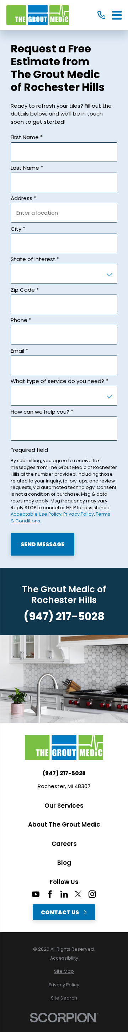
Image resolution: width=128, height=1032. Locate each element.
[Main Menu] (117, 15)
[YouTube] (35, 894)
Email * (19, 350)
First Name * (27, 137)
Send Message (42, 544)
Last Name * (27, 167)
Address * (23, 198)
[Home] (37, 15)
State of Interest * (35, 259)
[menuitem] (64, 958)
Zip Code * (25, 289)
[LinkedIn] (64, 894)
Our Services (64, 805)
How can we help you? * (42, 411)
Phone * (21, 320)
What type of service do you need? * (59, 381)
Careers (64, 843)
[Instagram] (92, 894)
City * (18, 228)
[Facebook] (50, 894)
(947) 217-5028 (64, 616)
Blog (64, 862)
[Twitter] (78, 894)
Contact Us (60, 912)
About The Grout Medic (64, 824)
